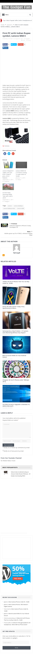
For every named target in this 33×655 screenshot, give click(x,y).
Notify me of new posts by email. (14, 451)
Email (29, 40)
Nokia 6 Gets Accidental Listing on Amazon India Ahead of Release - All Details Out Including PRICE (20, 474)
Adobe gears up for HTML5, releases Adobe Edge (18, 234)
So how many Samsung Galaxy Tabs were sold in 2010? (8, 195)
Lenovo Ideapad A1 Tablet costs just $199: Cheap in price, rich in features (8, 174)
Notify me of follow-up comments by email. (17, 447)
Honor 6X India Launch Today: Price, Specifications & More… (14, 307)
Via (3, 146)
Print (24, 40)
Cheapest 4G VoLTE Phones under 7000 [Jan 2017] (16, 380)
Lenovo (10, 206)
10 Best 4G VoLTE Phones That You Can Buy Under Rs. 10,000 (16, 282)
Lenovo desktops (18, 206)
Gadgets (27, 38)
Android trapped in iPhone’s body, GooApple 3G (20, 226)
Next (29, 231)
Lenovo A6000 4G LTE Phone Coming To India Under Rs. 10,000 (21, 173)
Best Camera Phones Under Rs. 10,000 (19, 602)
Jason (5, 602)
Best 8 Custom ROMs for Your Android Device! (14, 356)
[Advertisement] (16, 67)
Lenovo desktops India (9, 208)
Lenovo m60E (20, 208)
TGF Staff (10, 38)
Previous (14, 224)
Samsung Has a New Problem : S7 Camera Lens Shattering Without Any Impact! (15, 331)
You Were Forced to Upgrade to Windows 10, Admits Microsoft (16, 405)
